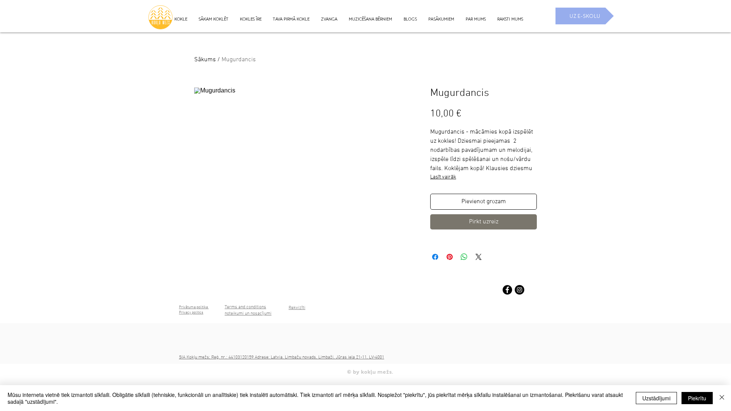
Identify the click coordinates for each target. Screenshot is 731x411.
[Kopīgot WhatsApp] (464, 256)
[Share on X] (478, 256)
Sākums (205, 60)
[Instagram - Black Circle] (519, 290)
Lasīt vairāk (443, 177)
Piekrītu (697, 398)
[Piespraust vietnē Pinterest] (449, 256)
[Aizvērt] (721, 398)
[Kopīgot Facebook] (435, 256)
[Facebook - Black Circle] (507, 290)
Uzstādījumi (656, 398)
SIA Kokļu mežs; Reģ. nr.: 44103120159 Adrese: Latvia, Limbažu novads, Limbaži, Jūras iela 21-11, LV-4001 (281, 357)
